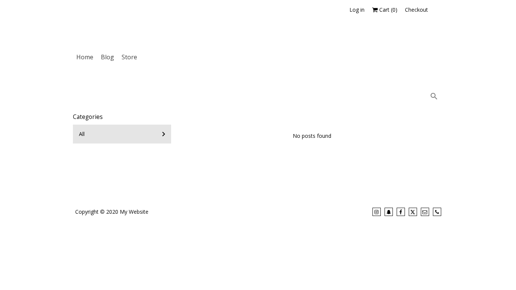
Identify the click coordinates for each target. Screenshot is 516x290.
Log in (357, 9)
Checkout (416, 9)
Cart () (387, 9)
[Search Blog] (434, 96)
